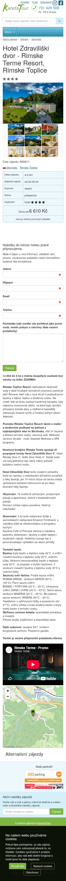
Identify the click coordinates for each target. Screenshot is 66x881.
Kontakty (25, 2)
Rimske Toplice (29, 167)
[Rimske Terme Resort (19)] (16, 140)
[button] (32, 712)
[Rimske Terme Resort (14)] (50, 152)
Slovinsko (11, 167)
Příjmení (8, 282)
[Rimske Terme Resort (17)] (50, 140)
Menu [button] (8, 32)
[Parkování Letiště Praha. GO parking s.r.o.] (44, 776)
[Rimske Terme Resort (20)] (50, 129)
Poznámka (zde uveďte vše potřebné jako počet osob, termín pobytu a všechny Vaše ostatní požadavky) (32, 327)
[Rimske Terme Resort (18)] (33, 140)
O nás (35, 2)
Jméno (7, 269)
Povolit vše (17, 866)
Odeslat (9, 368)
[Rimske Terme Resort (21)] (33, 129)
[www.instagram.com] (55, 3)
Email (6, 296)
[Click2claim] (44, 786)
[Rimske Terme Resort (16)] (16, 152)
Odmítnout (32, 872)
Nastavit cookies (42, 866)
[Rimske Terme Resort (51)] (33, 103)
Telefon (7, 310)
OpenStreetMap (10, 747)
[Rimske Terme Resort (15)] (33, 152)
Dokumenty (46, 2)
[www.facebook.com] (60, 3)
